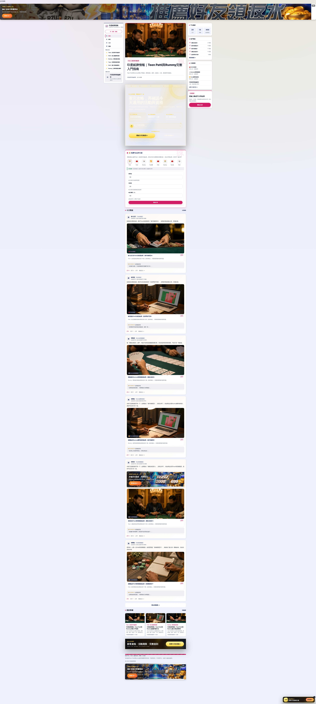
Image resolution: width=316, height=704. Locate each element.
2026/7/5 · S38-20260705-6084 (138, 544)
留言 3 (132, 270)
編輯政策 (136, 655)
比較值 (130, 183)
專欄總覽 (184, 610)
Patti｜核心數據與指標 (112, 55)
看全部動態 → (155, 605)
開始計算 (155, 202)
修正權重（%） (132, 192)
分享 (136, 270)
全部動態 (184, 210)
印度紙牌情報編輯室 (131, 77)
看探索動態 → (192, 57)
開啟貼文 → (142, 270)
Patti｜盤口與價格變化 (112, 65)
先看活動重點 (169, 135)
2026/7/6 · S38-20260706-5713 (138, 400)
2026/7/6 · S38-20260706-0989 (138, 218)
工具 (108, 42)
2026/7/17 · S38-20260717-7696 (138, 279)
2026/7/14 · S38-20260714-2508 (139, 463)
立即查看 (309, 699)
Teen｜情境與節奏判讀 (113, 62)
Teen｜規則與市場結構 (113, 52)
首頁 (108, 36)
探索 (108, 39)
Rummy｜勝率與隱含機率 (113, 68)
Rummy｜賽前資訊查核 (113, 59)
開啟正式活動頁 (142, 135)
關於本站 (127, 655)
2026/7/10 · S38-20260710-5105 (139, 340)
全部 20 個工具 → (193, 87)
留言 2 (132, 536)
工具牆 (143, 655)
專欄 (108, 46)
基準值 (130, 173)
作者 (131, 655)
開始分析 (200, 105)
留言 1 (131, 331)
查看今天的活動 (174, 644)
